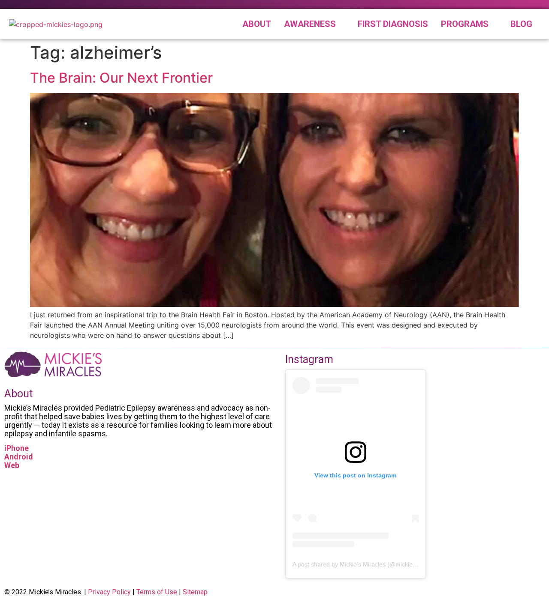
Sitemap (195, 592)
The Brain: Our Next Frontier (121, 77)
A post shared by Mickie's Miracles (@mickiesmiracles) (366, 564)
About (256, 24)
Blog (521, 24)
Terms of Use (156, 592)
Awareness (310, 24)
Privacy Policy (109, 592)
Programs (465, 24)
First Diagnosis (393, 24)
